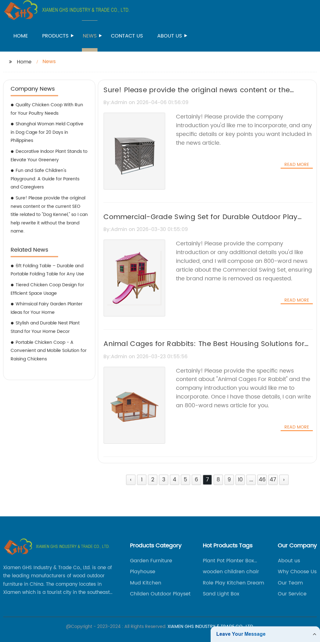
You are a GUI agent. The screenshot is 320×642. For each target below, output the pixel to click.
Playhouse (142, 571)
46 (262, 479)
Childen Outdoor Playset (160, 594)
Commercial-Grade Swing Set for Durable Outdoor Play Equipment (200, 222)
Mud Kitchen (145, 583)
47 (273, 479)
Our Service (292, 594)
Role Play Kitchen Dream (233, 583)
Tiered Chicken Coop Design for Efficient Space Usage (47, 289)
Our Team (290, 583)
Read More (296, 164)
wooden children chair (231, 571)
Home (20, 36)
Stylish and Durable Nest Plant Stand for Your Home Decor (45, 327)
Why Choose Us (297, 572)
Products (55, 36)
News (90, 36)
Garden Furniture (151, 560)
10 (240, 479)
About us (169, 36)
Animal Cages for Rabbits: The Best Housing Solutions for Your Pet (203, 349)
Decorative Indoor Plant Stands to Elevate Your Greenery (49, 155)
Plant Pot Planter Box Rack (228, 560)
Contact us (127, 36)
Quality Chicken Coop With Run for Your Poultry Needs (47, 109)
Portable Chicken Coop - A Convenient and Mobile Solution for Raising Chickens (49, 351)
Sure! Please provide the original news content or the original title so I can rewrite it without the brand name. (200, 95)
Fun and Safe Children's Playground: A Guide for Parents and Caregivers (45, 179)
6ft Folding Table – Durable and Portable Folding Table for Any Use (47, 270)
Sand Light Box (221, 594)
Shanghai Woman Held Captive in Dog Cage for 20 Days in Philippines (47, 132)
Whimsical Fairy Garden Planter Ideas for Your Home (46, 308)
